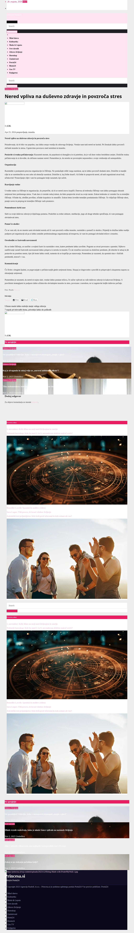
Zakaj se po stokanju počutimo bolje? (21, 862)
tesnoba (31, 132)
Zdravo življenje (15, 52)
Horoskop (13, 56)
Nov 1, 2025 (8, 393)
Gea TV (12, 69)
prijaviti (35, 402)
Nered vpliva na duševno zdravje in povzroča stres (63, 96)
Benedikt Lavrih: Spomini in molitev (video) (26, 508)
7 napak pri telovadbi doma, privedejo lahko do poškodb (28, 310)
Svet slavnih (14, 49)
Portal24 (12, 62)
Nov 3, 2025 (8, 361)
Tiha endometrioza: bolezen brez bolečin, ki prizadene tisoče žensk (32, 386)
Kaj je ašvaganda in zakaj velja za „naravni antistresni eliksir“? (31, 370)
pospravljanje (21, 132)
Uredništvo (18, 361)
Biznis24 (12, 66)
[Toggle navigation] (12, 22)
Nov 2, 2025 (8, 377)
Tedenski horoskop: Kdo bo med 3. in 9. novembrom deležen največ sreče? (40, 433)
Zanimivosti (14, 59)
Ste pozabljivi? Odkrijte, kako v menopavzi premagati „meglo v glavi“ (34, 355)
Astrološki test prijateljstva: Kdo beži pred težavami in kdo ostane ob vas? (39, 516)
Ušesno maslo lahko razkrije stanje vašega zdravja (25, 306)
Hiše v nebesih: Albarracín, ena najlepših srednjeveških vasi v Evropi (35, 846)
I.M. (9, 126)
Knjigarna (13, 73)
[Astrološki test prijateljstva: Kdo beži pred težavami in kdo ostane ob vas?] (67, 598)
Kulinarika (13, 42)
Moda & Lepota (15, 45)
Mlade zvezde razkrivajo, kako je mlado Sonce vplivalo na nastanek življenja (39, 830)
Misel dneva (14, 38)
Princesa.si (15, 876)
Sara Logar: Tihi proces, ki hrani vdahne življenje (29, 512)
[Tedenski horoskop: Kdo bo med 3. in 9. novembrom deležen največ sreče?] (67, 504)
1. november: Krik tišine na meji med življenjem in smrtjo (32, 429)
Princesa (17, 290)
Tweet (7, 300)
